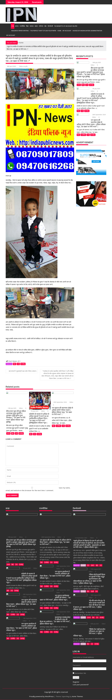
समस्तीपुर (23, 364)
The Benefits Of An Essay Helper (65, 26)
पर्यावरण (92, 565)
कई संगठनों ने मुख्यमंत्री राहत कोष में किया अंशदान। (23, 371)
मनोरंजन (41, 26)
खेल (45, 26)
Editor (21, 408)
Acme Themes (77, 696)
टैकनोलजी (50, 26)
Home (59, 30)
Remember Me (80, 673)
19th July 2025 (12, 408)
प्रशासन (89, 617)
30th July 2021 (94, 624)
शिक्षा (27, 26)
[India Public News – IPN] (8, 25)
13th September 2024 (63, 612)
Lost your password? (81, 684)
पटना (88, 565)
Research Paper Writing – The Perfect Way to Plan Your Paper (33, 30)
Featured (9, 364)
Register (76, 682)
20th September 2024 (60, 402)
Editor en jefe (23, 66)
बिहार (14, 364)
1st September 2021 (81, 538)
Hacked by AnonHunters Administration (87, 30)
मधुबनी (92, 591)
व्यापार (36, 26)
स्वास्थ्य (31, 26)
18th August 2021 (96, 595)
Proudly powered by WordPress (41, 696)
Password (76, 665)
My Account (67, 30)
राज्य (12, 26)
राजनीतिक (22, 26)
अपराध (16, 26)
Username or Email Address (83, 657)
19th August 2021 (96, 569)
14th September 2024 (63, 590)
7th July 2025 (34, 411)
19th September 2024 (29, 618)
